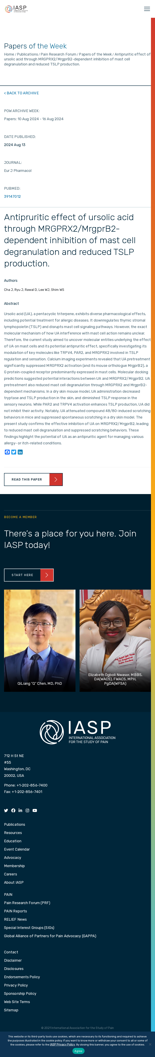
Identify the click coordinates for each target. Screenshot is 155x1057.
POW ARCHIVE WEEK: (22, 111)
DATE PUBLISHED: (20, 137)
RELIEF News (15, 920)
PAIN (8, 895)
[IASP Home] (16, 9)
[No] (150, 1044)
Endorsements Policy (22, 977)
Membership (14, 866)
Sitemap (11, 1010)
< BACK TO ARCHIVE (21, 93)
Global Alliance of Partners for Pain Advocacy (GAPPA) (50, 936)
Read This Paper (27, 479)
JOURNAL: (13, 162)
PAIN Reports (15, 911)
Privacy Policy (16, 985)
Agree (78, 1051)
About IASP (14, 883)
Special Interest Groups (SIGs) (29, 928)
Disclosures (13, 969)
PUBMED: (12, 188)
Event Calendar (17, 850)
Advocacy (12, 858)
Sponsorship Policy (20, 994)
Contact (11, 952)
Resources (13, 833)
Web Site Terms (17, 1002)
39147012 (12, 196)
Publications (14, 825)
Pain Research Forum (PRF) (27, 903)
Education (12, 841)
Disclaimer (13, 961)
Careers (10, 874)
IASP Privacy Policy (62, 1044)
